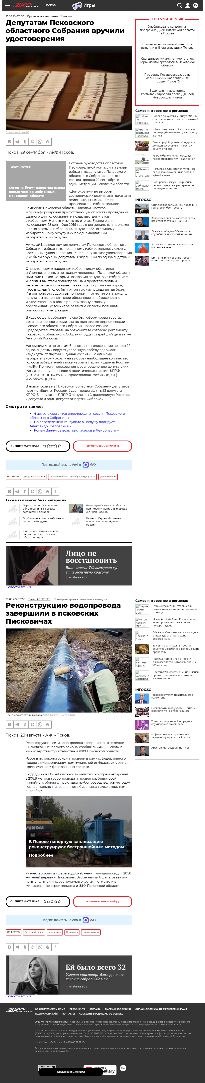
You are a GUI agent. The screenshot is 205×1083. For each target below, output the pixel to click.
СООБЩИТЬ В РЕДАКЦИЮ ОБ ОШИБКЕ (101, 1014)
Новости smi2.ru (19, 587)
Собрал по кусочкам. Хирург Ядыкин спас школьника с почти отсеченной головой (176, 119)
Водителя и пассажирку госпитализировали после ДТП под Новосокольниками (167, 94)
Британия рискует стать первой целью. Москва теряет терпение (171, 259)
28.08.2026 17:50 (15, 599)
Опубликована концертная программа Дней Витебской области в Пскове (167, 30)
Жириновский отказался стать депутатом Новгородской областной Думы (42, 534)
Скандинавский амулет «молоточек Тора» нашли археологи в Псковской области (167, 62)
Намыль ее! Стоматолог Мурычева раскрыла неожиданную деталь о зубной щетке (174, 172)
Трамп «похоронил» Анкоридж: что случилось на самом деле (173, 723)
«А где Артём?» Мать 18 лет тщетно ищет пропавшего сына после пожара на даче (174, 622)
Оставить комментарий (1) (102, 446)
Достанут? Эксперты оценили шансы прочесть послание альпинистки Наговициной (176, 675)
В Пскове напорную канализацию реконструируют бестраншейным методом (76, 844)
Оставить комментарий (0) (102, 901)
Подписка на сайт (46, 1014)
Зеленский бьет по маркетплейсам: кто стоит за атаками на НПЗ (173, 219)
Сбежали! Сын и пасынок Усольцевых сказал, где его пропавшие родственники (176, 635)
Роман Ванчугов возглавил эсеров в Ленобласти (75, 430)
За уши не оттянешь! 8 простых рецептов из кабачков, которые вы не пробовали (176, 648)
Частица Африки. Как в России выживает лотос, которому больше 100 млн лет (175, 662)
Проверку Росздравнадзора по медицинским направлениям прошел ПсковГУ (167, 78)
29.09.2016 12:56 (15, 16)
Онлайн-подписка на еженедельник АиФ (161, 1009)
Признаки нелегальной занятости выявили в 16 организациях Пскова (167, 46)
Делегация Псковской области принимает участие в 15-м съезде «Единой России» (106, 508)
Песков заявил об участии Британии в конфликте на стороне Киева (174, 709)
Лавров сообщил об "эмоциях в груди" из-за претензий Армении (171, 233)
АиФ (72, 715)
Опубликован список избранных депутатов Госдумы (43, 520)
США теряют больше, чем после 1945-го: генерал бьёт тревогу (174, 206)
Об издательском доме (50, 1009)
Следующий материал (71, 1072)
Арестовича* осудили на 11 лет (170, 747)
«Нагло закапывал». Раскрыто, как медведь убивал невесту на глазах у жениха (175, 132)
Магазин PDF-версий (118, 1009)
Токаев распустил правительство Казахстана (172, 696)
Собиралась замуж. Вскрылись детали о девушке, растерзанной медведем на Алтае (173, 185)
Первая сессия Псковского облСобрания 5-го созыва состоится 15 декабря (40, 508)
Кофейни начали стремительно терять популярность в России (171, 736)
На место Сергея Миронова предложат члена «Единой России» (103, 521)
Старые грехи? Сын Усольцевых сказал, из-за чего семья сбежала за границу (175, 609)
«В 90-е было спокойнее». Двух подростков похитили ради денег (174, 157)
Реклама (94, 1009)
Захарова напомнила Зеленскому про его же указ (172, 246)
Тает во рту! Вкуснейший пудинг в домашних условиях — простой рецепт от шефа (174, 145)
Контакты (68, 1014)
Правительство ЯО (17, 132)
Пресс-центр (77, 1009)
